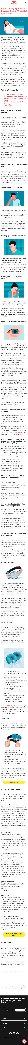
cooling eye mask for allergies (14, 225)
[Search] (24, 2)
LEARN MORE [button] (14, 782)
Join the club (20, 1010)
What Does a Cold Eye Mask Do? (15, 96)
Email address (7, 1008)
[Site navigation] (1, 2)
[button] (24, 1041)
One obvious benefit (16, 173)
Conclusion (8, 106)
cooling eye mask (7, 65)
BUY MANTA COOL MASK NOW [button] (14, 934)
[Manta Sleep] (14, 2)
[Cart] (26, 2)
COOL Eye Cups (12, 706)
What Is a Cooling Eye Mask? (14, 94)
